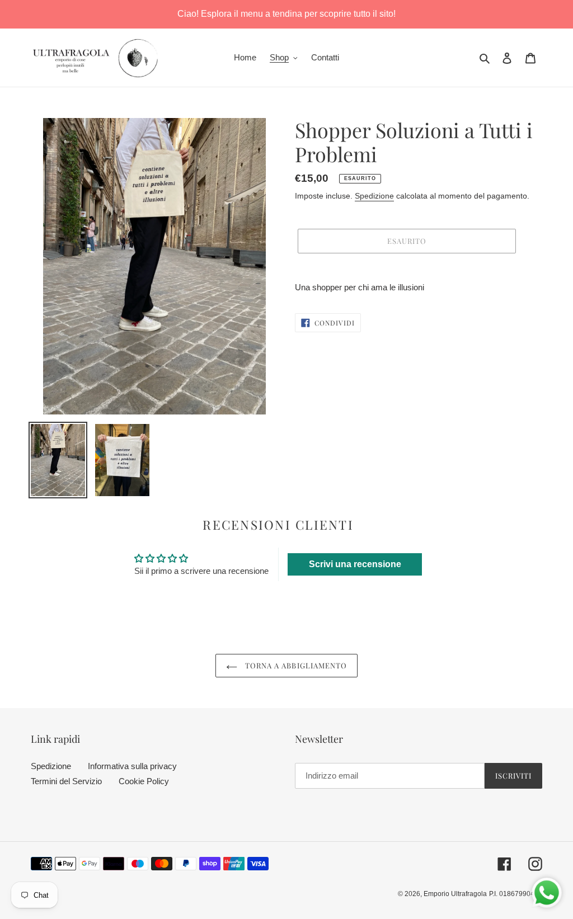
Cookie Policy (144, 781)
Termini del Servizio (66, 781)
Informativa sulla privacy (132, 766)
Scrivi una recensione (355, 564)
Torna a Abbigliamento (295, 665)
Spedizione (374, 195)
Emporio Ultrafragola (455, 894)
